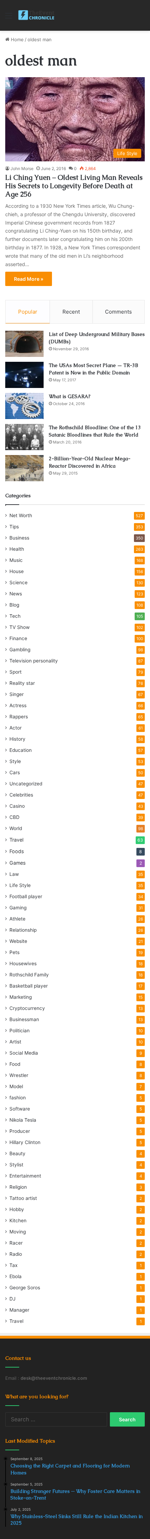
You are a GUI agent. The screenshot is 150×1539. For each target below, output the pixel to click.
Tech (15, 616)
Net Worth (20, 515)
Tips (14, 526)
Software (19, 1109)
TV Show (19, 627)
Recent (71, 311)
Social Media (23, 1053)
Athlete (17, 919)
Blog (14, 605)
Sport (15, 672)
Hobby (16, 1209)
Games (17, 863)
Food (14, 1064)
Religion (18, 1187)
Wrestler (18, 1075)
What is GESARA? (69, 396)
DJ (12, 1299)
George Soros (24, 1287)
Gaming (18, 907)
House (16, 571)
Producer (19, 1131)
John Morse (21, 168)
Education (20, 750)
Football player (25, 896)
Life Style (20, 885)
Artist (15, 1042)
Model (16, 1086)
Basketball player (28, 986)
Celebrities (21, 795)
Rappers (18, 716)
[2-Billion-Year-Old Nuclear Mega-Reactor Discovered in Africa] (24, 468)
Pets (14, 952)
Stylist (16, 1164)
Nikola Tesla (22, 1120)
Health (16, 549)
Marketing (20, 997)
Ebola (15, 1276)
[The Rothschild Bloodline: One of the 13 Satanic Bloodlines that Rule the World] (24, 437)
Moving (17, 1231)
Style (15, 761)
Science (18, 582)
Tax (13, 1265)
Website (18, 941)
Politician (19, 1030)
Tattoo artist (23, 1198)
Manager (19, 1310)
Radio (15, 1254)
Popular (27, 311)
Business (19, 538)
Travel (16, 840)
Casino (17, 806)
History (17, 739)
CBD (14, 817)
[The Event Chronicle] (36, 15)
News (15, 593)
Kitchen (18, 1220)
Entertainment (25, 1176)
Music (16, 560)
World (15, 828)
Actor (15, 728)
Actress (18, 705)
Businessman (24, 1019)
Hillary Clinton (24, 1142)
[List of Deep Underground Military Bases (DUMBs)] (24, 344)
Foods (16, 851)
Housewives (23, 963)
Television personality (33, 661)
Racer (16, 1243)
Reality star (22, 683)
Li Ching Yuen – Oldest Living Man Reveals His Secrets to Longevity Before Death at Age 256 (74, 186)
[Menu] (8, 18)
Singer (16, 694)
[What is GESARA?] (24, 406)
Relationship (23, 930)
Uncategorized (25, 783)
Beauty (17, 1153)
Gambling (19, 649)
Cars (14, 772)
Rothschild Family (29, 974)
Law (14, 874)
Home (16, 39)
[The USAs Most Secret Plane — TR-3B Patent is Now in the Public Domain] (24, 375)
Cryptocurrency (27, 1008)
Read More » (28, 279)
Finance (18, 638)
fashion (17, 1097)
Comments (118, 311)
